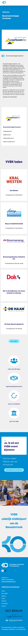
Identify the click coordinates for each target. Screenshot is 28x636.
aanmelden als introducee (14, 470)
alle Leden (14, 341)
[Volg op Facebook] (2, 571)
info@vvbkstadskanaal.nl (8, 581)
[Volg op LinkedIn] (5, 571)
